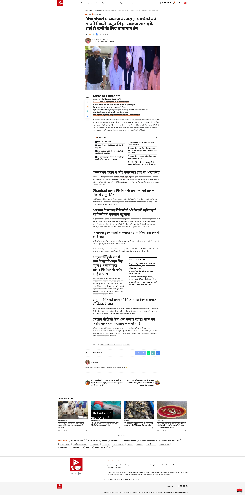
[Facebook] (160, 3)
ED (110, 447)
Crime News (160, 420)
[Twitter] (162, 3)
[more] (143, 3)
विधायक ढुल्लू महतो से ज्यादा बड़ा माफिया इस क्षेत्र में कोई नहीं (109, 107)
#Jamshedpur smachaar (148, 441)
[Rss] (170, 3)
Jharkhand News (62, 420)
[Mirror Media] (60, 3)
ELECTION (97, 14)
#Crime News (65, 444)
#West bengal (100, 447)
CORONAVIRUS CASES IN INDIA (71, 447)
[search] (176, 3)
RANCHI (139, 444)
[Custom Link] (239, 490)
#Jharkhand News (106, 345)
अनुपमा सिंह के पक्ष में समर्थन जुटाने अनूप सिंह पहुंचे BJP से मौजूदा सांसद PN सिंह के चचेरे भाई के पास (120, 110)
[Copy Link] (93, 34)
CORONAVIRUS (119, 444)
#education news (80, 444)
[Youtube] (72, 473)
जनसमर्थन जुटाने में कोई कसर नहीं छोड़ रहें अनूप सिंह (107, 99)
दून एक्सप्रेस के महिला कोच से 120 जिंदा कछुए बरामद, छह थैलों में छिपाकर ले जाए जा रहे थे (138, 424)
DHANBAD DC (164, 444)
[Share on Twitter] (86, 34)
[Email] (90, 34)
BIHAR (130, 444)
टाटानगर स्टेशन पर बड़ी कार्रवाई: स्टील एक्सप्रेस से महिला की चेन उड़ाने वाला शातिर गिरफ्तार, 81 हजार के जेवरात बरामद (171, 425)
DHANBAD (126, 345)
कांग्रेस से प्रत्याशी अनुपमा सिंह (122, 177)
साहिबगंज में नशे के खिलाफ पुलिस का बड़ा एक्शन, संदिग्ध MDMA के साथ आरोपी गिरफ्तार (71, 425)
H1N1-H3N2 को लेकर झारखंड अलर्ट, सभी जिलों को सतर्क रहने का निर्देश (105, 424)
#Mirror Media (117, 345)
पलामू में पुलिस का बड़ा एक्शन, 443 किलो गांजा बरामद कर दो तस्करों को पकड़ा (143, 283)
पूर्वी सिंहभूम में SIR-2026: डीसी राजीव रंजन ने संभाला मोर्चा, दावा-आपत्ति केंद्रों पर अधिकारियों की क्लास (142, 266)
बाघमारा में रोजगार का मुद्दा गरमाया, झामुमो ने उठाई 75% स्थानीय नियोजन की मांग (143, 278)
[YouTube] (165, 3)
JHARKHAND (95, 444)
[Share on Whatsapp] (148, 353)
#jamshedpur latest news (170, 441)
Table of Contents (104, 142)
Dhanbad (137, 120)
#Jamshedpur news (129, 441)
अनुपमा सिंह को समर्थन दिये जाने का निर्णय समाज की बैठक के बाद (110, 112)
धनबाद (89, 14)
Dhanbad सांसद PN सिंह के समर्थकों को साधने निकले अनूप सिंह (111, 102)
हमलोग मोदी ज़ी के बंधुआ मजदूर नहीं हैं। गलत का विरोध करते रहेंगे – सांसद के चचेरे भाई (116, 115)
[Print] (97, 34)
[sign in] (157, 3)
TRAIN (88, 447)
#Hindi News (151, 444)
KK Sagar (97, 39)
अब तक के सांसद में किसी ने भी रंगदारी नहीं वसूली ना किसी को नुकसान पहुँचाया (114, 104)
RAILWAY (106, 444)
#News (104, 441)
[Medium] (76, 473)
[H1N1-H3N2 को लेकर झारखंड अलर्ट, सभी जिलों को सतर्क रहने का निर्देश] (106, 410)
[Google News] (168, 3)
